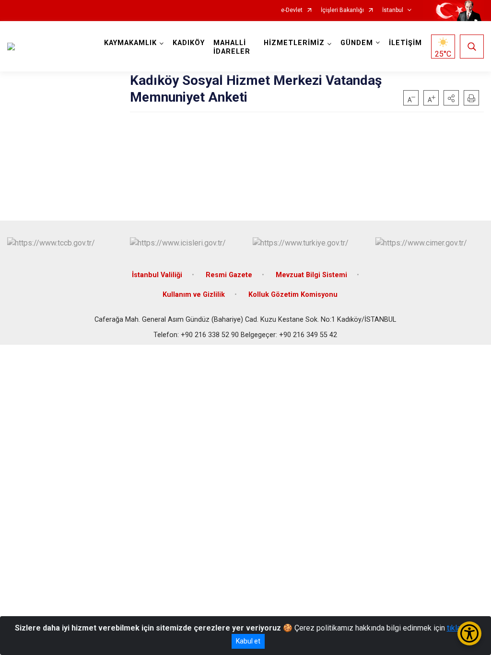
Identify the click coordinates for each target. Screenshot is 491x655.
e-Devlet (292, 10)
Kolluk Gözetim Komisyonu (293, 295)
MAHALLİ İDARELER (231, 47)
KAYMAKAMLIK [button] (130, 43)
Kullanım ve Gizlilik (194, 295)
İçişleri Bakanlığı (342, 10)
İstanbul (392, 10)
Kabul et (248, 641)
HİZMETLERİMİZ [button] (294, 43)
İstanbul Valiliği (157, 275)
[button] (451, 97)
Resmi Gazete (229, 275)
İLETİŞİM (405, 43)
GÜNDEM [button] (356, 43)
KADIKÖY (189, 43)
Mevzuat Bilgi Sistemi (311, 275)
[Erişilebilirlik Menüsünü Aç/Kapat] (469, 633)
